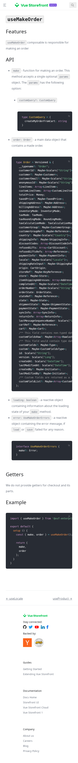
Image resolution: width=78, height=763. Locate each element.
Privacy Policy (31, 751)
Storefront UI (31, 702)
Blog (25, 746)
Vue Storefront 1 (33, 712)
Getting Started (32, 669)
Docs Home (30, 697)
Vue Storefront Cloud (35, 707)
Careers (27, 741)
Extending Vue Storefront (38, 674)
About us (28, 735)
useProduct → (62, 599)
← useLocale (14, 599)
